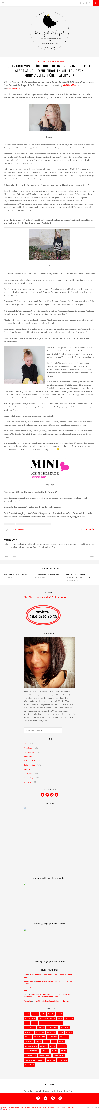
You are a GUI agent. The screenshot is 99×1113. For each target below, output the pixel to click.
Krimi (61, 1032)
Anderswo (51, 1107)
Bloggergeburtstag (47, 1018)
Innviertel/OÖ (29, 756)
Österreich (62, 1060)
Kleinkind (40, 1032)
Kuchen (69, 1032)
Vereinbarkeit (30, 1055)
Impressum (3, 1107)
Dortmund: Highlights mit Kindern (49, 878)
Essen (27, 1023)
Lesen (38, 1041)
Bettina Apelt (19, 529)
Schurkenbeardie (31, 1051)
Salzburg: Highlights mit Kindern (49, 961)
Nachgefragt (28, 773)
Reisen (52, 1046)
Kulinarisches (39, 1037)
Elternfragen (28, 748)
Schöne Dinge (29, 778)
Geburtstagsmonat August (51, 1023)
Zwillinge (51, 1060)
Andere (35, 1014)
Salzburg (61, 1046)
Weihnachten (59, 1055)
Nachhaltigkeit (31, 1046)
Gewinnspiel (30, 1028)
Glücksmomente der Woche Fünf (47, 574)
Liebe (54, 1041)
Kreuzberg (51, 1032)
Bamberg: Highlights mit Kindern (49, 923)
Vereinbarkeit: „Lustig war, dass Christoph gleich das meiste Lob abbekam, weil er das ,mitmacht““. (47, 995)
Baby (43, 1014)
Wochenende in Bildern (34, 1060)
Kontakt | (28, 1107)
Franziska (27, 1001)
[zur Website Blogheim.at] (7, 1109)
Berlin (50, 1014)
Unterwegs (28, 782)
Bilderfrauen (30, 1018)
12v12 (27, 1014)
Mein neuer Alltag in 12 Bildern (16, 574)
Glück (35, 524)
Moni (26, 975)
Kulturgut (52, 1037)
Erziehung (9, 524)
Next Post (90, 557)
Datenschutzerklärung (16, 1107)
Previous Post (11, 557)
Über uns (59, 1107)
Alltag (26, 744)
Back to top (92, 1107)
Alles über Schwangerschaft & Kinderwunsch (46, 597)
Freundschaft (23, 524)
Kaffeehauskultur (30, 761)
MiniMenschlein (69, 85)
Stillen (54, 1051)
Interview (65, 1028)
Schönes (45, 1051)
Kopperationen (69, 1107)
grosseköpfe (52, 1028)
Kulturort (64, 1037)
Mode (61, 1041)
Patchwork (45, 524)
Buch (60, 1018)
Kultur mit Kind (57, 62)
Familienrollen (42, 62)
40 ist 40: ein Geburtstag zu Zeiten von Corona (51, 1001)
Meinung (27, 769)
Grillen (41, 1028)
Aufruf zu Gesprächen (39, 1107)
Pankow (43, 1046)
